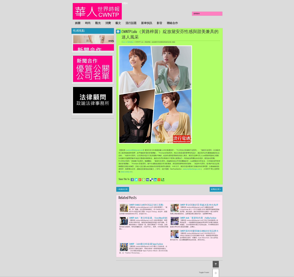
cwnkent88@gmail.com (134, 150)
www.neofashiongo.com (192, 169)
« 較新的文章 (123, 189)
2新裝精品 (130, 42)
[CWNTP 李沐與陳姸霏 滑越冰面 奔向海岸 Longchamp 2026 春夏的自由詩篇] (174, 208)
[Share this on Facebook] (132, 179)
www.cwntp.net (126, 172)
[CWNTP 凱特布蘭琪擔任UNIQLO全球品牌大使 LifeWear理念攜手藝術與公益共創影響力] (174, 234)
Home (123, 42)
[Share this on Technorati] (162, 179)
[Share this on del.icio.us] (151, 179)
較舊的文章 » (216, 189)
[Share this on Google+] (139, 179)
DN (119, 31)
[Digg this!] (147, 179)
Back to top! (216, 264)
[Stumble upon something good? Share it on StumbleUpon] (143, 179)
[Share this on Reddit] (159, 179)
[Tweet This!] (136, 179)
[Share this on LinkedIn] (155, 179)
